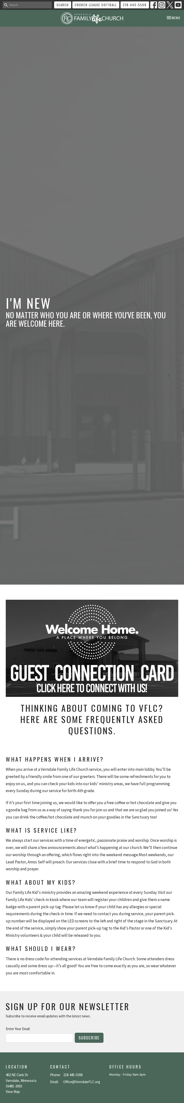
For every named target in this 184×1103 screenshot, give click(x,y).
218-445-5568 (135, 4)
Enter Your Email (18, 1028)
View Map (13, 1091)
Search (63, 4)
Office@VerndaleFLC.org (81, 1081)
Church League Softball (96, 4)
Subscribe (89, 1038)
